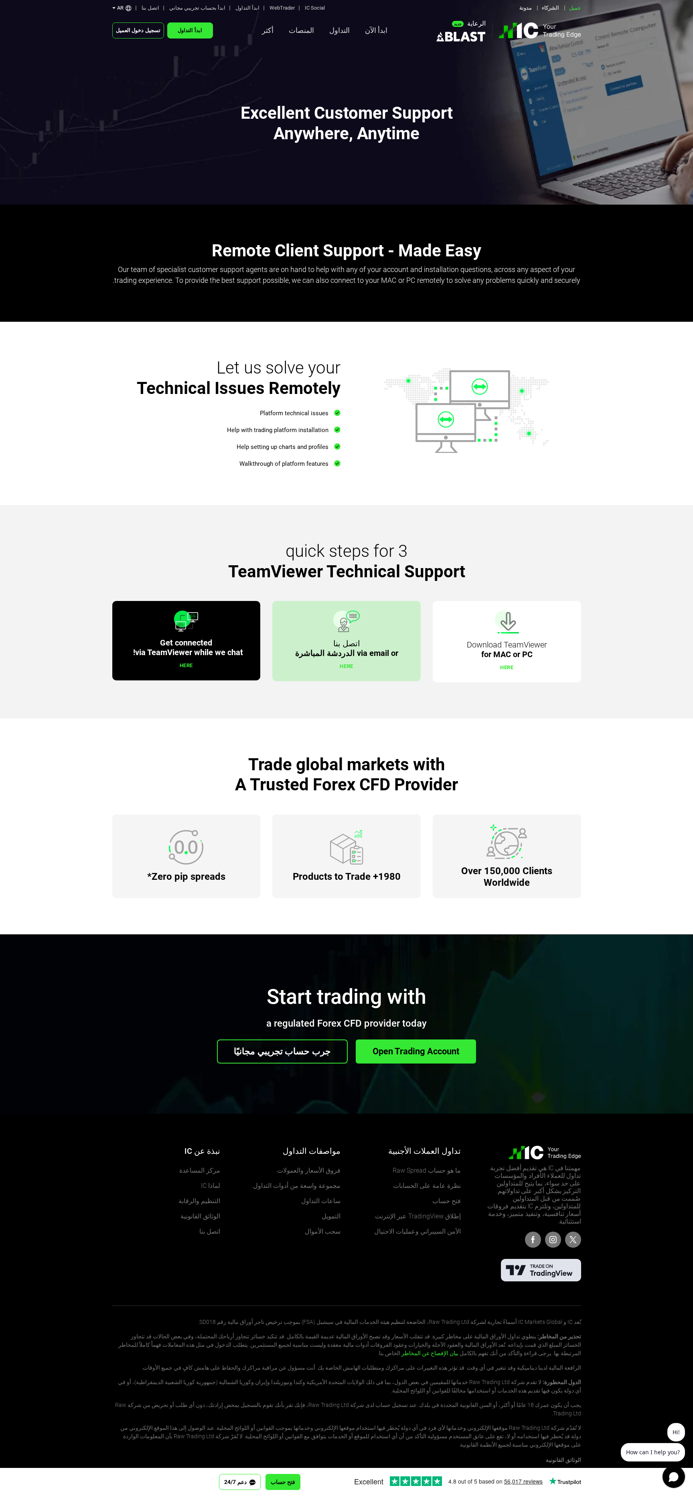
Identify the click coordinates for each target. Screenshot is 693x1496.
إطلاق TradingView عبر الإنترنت (418, 1216)
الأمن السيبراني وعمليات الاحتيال (417, 1231)
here (506, 667)
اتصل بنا (150, 8)
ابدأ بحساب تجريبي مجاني (197, 8)
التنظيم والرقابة (199, 1201)
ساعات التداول (320, 1201)
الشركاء (550, 8)
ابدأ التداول (247, 8)
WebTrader (282, 8)
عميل (575, 8)
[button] (122, 8)
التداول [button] (339, 30)
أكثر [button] (268, 30)
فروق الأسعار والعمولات (308, 1170)
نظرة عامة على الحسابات (427, 1185)
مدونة (525, 8)
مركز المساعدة (199, 1170)
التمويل (331, 1216)
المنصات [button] (301, 30)
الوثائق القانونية (200, 1216)
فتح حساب (446, 1201)
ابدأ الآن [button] (376, 30)
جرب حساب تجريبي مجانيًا (282, 1051)
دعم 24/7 (236, 1482)
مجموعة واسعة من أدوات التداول (296, 1185)
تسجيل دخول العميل (138, 30)
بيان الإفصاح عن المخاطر (429, 1353)
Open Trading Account (416, 1051)
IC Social (315, 8)
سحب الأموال (322, 1231)
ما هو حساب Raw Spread (427, 1170)
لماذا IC (210, 1185)
